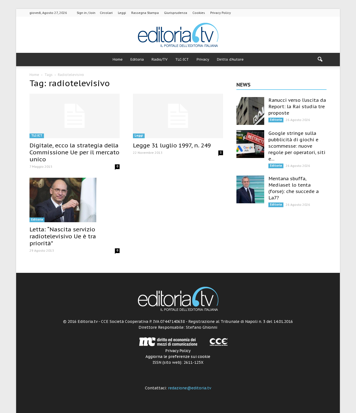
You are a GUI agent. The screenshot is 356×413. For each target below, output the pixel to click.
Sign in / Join (86, 13)
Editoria (137, 59)
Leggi (122, 13)
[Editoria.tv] (178, 35)
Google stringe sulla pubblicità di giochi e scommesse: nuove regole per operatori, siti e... (296, 146)
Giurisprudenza (175, 13)
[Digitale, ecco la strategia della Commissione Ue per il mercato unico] (74, 116)
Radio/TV (159, 59)
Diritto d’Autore (230, 59)
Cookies (198, 13)
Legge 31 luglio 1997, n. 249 (172, 145)
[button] (320, 59)
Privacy (203, 59)
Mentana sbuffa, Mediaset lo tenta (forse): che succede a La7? (293, 188)
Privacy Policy (220, 13)
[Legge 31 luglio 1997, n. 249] (178, 116)
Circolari (106, 13)
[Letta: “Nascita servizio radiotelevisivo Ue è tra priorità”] (74, 200)
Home (118, 59)
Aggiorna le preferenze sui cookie (177, 356)
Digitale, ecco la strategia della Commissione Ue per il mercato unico (74, 152)
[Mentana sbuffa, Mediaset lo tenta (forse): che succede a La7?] (250, 189)
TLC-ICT (182, 59)
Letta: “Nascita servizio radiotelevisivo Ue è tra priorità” (62, 236)
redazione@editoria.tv (189, 387)
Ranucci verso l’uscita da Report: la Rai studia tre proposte (297, 106)
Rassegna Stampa (145, 13)
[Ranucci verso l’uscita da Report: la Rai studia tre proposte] (250, 111)
